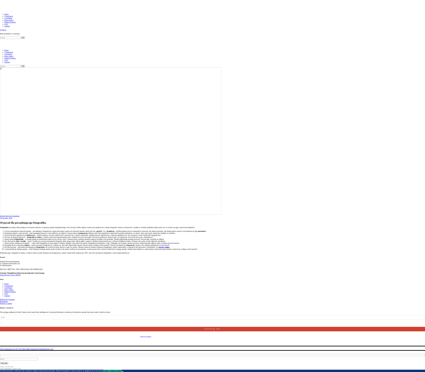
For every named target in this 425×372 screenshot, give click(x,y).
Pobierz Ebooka (10, 292)
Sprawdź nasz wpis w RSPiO (10, 275)
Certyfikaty (8, 288)
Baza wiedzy (9, 290)
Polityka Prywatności (7, 299)
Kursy (6, 284)
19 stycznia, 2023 (6, 218)
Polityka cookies (115, 371)
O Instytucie (8, 286)
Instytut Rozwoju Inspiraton (9, 216)
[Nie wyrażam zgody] (122, 371)
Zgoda (106, 371)
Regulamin (4, 301)
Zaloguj (7, 296)
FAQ (6, 294)
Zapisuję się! (212, 329)
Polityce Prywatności (145, 336)
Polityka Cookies (6, 303)
